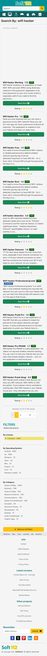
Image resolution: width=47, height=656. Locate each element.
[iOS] (28, 14)
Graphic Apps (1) (11, 519)
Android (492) (10, 451)
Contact (23, 544)
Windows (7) (9, 457)
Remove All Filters (24, 529)
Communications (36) (13, 498)
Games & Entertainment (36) (15, 501)
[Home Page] (23, 5)
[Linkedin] (30, 640)
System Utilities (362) (13, 485)
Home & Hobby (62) (12, 491)
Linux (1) (8, 470)
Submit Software (23, 554)
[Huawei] (34, 14)
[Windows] (4, 14)
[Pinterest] (24, 640)
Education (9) (10, 504)
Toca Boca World (24, 585)
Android (26, 534)
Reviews (39, 534)
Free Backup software (24, 621)
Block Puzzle (24, 580)
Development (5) (11, 510)
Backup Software (24, 606)
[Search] (41, 8)
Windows (6, 534)
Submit (36, 631)
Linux (19, 534)
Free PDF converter (24, 616)
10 (30, 415)
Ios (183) (8, 454)
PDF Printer (24, 611)
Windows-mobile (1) (12, 473)
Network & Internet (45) (14, 494)
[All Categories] (40, 14)
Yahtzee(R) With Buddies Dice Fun (24, 590)
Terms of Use (23, 559)
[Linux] (16, 14)
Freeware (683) (14, 438)
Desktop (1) (9, 513)
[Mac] (10, 14)
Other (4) (8, 460)
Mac (13, 534)
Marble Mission (24, 595)
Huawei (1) (9, 467)
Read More (22, 103)
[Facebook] (12, 640)
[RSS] (36, 640)
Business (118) (10, 488)
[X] (18, 640)
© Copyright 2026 (8, 652)
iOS (32, 534)
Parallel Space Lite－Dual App (24, 575)
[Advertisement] (23, 52)
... (25, 415)
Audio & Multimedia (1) (13, 516)
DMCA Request (23, 549)
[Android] (22, 14)
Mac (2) (7, 463)
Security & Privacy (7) (13, 507)
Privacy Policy (23, 564)
